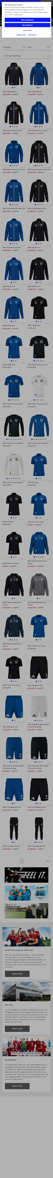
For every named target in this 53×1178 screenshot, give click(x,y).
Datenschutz (21, 34)
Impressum (32, 34)
